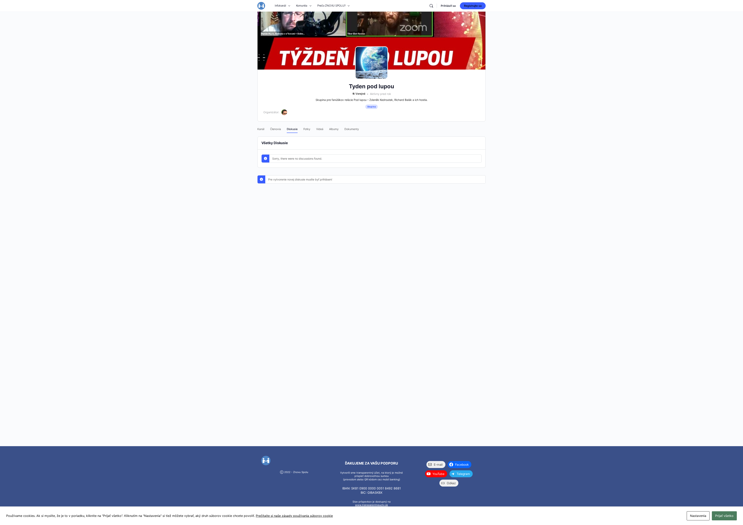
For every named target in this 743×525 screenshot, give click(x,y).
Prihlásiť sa (448, 5)
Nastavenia (698, 516)
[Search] (431, 5)
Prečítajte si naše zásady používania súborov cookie (294, 516)
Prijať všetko (724, 516)
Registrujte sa (473, 5)
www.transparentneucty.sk (371, 504)
